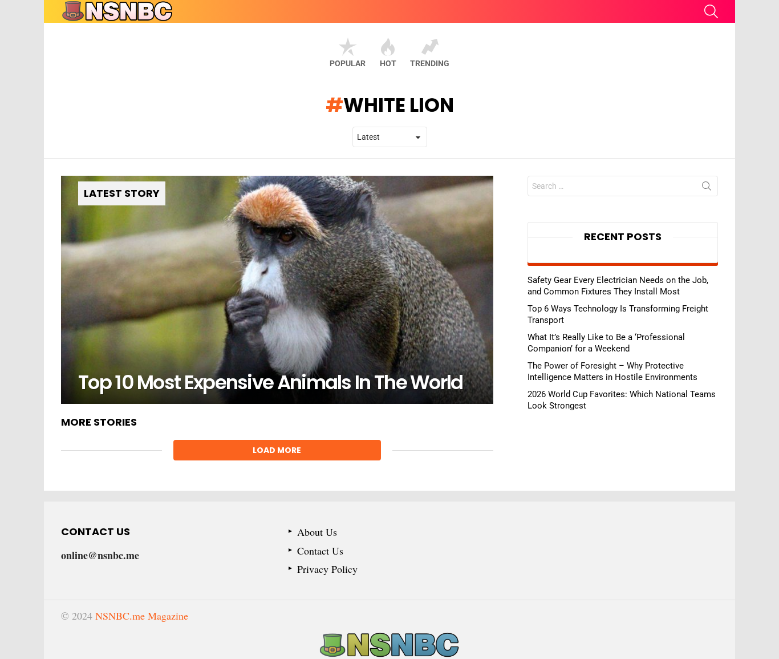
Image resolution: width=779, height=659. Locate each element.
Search (706, 188)
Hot (388, 63)
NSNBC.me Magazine (141, 615)
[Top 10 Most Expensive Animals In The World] (277, 290)
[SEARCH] (711, 11)
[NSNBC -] (389, 645)
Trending (429, 63)
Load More (277, 450)
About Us (317, 532)
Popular (348, 63)
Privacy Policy (327, 569)
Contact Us (320, 550)
